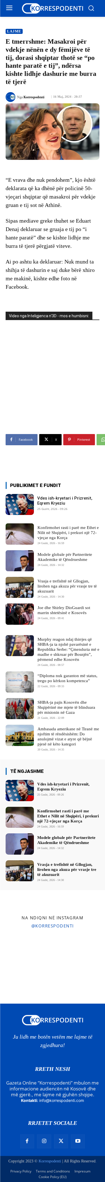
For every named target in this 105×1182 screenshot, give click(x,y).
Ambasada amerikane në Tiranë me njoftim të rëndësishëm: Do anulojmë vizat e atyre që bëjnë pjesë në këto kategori (68, 736)
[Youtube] (78, 1141)
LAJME (14, 31)
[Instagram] (44, 1141)
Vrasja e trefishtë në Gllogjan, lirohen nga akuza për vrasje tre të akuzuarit (67, 586)
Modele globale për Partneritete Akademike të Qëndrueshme (66, 840)
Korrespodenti (34, 97)
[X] (61, 1141)
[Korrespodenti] (11, 97)
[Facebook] (27, 1141)
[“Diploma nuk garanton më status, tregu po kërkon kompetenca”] (20, 682)
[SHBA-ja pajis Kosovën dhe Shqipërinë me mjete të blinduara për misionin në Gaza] (20, 708)
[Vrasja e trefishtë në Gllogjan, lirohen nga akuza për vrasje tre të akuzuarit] (20, 587)
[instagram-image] (17, 950)
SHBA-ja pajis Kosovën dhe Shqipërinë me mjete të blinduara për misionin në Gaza (66, 707)
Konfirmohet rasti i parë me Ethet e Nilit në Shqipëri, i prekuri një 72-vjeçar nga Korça (68, 532)
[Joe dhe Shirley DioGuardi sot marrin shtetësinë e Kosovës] (20, 613)
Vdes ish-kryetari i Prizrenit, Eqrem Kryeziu (64, 501)
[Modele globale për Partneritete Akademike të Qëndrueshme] (20, 560)
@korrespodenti (52, 926)
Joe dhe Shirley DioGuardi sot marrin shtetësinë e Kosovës (64, 610)
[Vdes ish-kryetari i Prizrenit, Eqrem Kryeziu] (20, 504)
